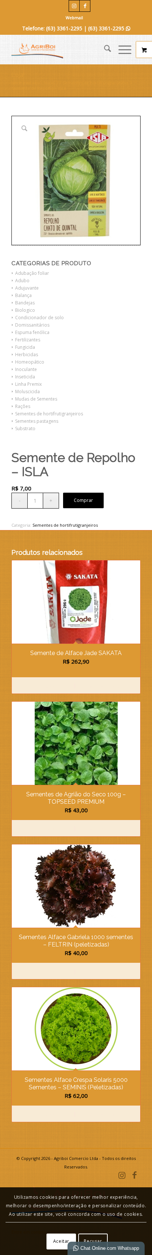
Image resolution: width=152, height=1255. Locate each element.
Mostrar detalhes (106, 686)
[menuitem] (74, 18)
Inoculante (26, 369)
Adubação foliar (32, 273)
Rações (22, 406)
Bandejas (25, 303)
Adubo (22, 280)
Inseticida (25, 377)
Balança (23, 295)
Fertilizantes (27, 340)
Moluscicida (27, 391)
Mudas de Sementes (36, 399)
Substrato (25, 428)
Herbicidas (26, 354)
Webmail (74, 17)
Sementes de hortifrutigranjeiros (49, 414)
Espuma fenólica (32, 332)
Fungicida (25, 347)
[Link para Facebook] (85, 5)
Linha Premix (28, 384)
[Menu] (121, 49)
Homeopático (29, 362)
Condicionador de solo (39, 317)
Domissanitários (32, 325)
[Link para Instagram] (74, 5)
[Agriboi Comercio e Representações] (63, 49)
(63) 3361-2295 (109, 28)
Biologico (25, 310)
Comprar (83, 500)
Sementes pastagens (36, 421)
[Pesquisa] (104, 49)
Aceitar (61, 1241)
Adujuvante (27, 288)
